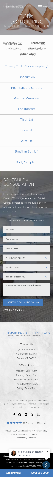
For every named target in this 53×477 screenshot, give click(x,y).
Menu (46, 6)
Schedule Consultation (20, 302)
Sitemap (34, 434)
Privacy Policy (41, 431)
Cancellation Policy (19, 434)
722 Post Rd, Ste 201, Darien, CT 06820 (26, 356)
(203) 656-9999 (14, 310)
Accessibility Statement (26, 438)
